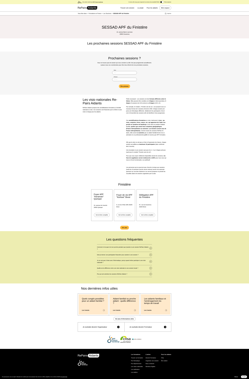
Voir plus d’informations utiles (124, 319)
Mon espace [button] (165, 8)
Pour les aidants (152, 8)
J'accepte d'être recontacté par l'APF (123, 96)
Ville (115, 90)
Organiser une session (152, 360)
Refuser (236, 376)
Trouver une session (127, 8)
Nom (115, 70)
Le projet (140, 8)
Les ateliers (134, 372)
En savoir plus (64, 376)
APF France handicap (98, 2)
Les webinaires (135, 369)
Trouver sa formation (137, 358)
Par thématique (135, 360)
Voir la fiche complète (102, 215)
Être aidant (164, 360)
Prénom (115, 76)
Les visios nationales (137, 366)
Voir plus (124, 227)
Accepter (244, 376)
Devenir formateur (151, 358)
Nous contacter (150, 363)
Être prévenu (124, 86)
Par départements (136, 363)
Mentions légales (150, 366)
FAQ (162, 358)
